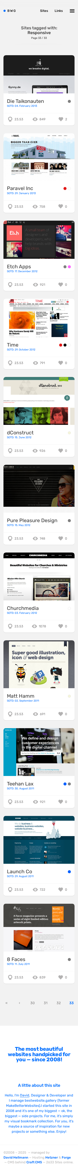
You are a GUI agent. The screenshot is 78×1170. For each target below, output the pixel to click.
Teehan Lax (20, 784)
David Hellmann (15, 1157)
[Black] (65, 345)
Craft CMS (34, 1162)
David (24, 1095)
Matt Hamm (20, 696)
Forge (66, 1157)
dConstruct (20, 433)
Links (59, 11)
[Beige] (69, 433)
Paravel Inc (20, 188)
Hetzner (51, 1157)
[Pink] (69, 267)
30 (32, 1003)
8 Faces (16, 959)
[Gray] (69, 101)
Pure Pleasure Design (32, 520)
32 (59, 1003)
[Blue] (65, 784)
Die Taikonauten (25, 101)
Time (12, 345)
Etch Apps (19, 267)
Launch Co (19, 871)
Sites (44, 11)
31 (45, 1003)
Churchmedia (23, 608)
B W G (11, 11)
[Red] (65, 188)
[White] (69, 188)
